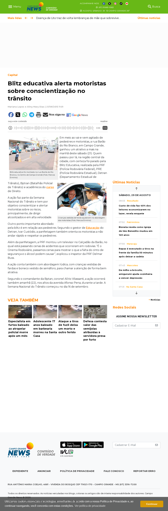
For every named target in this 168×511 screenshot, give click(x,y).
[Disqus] (58, 388)
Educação (92, 227)
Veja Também (23, 300)
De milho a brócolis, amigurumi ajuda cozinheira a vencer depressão (135, 274)
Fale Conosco (114, 471)
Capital (13, 75)
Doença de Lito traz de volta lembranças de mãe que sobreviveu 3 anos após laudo (90, 18)
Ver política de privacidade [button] (90, 505)
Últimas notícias (149, 18)
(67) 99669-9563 (106, 7)
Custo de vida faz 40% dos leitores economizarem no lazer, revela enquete (135, 209)
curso (50, 187)
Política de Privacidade (77, 471)
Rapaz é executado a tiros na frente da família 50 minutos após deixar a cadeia (136, 252)
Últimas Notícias (126, 182)
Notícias (154, 300)
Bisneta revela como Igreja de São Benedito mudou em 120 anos (135, 231)
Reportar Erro (144, 471)
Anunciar (44, 471)
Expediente (20, 471)
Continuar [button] (151, 504)
